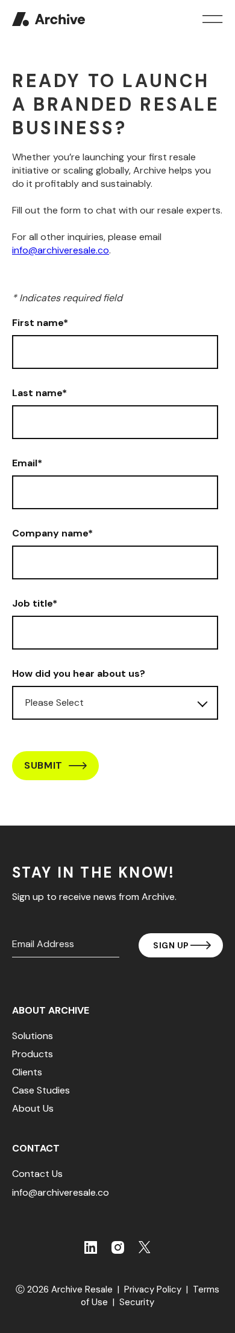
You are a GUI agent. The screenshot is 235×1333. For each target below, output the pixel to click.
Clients (27, 1072)
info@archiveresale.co (60, 250)
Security (136, 1302)
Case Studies (41, 1090)
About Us (33, 1108)
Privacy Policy (152, 1289)
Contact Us (37, 1174)
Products (32, 1054)
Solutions (32, 1036)
